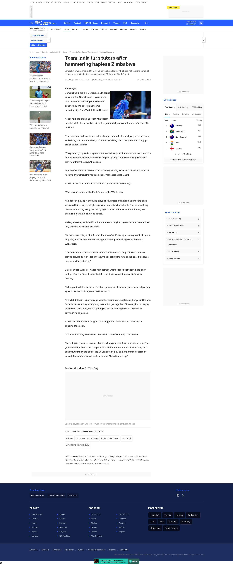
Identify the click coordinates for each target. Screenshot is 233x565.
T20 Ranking (197, 107)
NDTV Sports (70, 460)
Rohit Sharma (174, 258)
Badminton (135, 23)
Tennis (116, 23)
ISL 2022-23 (96, 514)
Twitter (112, 460)
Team (167, 114)
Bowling (185, 114)
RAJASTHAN (128, 2)
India (177, 143)
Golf (125, 23)
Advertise (33, 550)
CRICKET (66, 2)
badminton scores (128, 456)
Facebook (90, 460)
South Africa (180, 131)
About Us (45, 550)
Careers (112, 550)
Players (62, 531)
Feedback (57, 550)
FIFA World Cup (175, 219)
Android (100, 463)
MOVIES (58, 2)
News (66, 29)
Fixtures (94, 29)
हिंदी (52, 2)
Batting (176, 114)
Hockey (179, 515)
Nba (162, 521)
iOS (108, 463)
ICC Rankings (174, 251)
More (142, 29)
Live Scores (37, 514)
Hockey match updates (109, 456)
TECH (97, 2)
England (179, 148)
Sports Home (34, 52)
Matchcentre (96, 536)
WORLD (39, 2)
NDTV (32, 2)
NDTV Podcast (91, 23)
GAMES (103, 2)
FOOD (73, 2)
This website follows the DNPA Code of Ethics (132, 555)
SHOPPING (112, 2)
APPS (120, 2)
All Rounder (197, 114)
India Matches (37, 40)
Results (133, 29)
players (113, 29)
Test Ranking (170, 107)
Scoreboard (55, 29)
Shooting (186, 521)
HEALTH (90, 2)
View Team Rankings (183, 154)
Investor (81, 550)
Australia (179, 126)
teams (104, 29)
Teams (34, 531)
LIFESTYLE (81, 2)
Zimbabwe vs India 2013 (51, 52)
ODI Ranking (183, 107)
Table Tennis (171, 528)
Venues (123, 29)
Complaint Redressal (96, 550)
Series (62, 514)
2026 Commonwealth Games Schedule (180, 242)
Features (63, 527)
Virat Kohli (173, 232)
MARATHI (145, 2)
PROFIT (46, 2)
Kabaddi (173, 521)
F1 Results (141, 456)
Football (77, 23)
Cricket (67, 23)
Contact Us (124, 550)
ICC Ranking (64, 536)
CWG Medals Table (176, 226)
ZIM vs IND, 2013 (37, 29)
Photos (75, 29)
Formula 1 (105, 23)
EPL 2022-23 (124, 514)
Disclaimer (69, 550)
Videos (84, 29)
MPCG (137, 2)
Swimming (155, 528)
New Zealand (181, 137)
